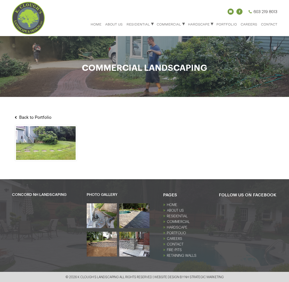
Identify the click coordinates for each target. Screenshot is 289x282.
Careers (249, 24)
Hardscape (199, 24)
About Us (114, 24)
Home (96, 24)
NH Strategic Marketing (204, 277)
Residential (138, 24)
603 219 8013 (265, 11)
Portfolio (226, 24)
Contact (269, 24)
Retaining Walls (181, 255)
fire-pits (174, 250)
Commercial (169, 24)
